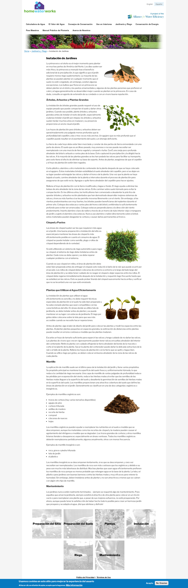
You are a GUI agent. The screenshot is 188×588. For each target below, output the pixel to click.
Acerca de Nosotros (81, 30)
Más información (74, 585)
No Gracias (161, 583)
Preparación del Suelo (78, 523)
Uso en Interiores (104, 24)
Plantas (110, 523)
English (150, 4)
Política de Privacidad (85, 577)
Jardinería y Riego (123, 24)
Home (26, 51)
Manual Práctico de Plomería (56, 30)
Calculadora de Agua (35, 24)
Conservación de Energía (147, 24)
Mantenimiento (109, 555)
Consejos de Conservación (80, 24)
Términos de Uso (104, 577)
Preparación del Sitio (47, 523)
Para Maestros (32, 30)
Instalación (141, 523)
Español (159, 4)
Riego (78, 555)
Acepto (149, 583)
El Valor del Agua (56, 24)
